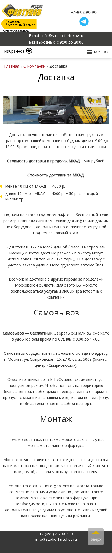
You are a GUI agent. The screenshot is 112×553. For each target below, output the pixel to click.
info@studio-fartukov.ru (56, 539)
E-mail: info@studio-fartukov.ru (56, 36)
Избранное (14, 51)
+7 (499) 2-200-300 (84, 12)
